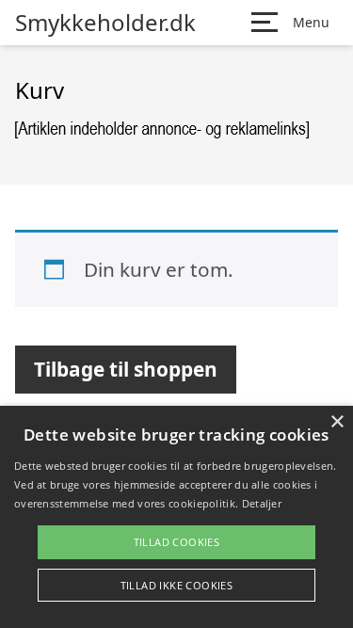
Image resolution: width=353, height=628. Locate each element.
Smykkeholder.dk (105, 23)
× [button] (336, 422)
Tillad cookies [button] (177, 542)
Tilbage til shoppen (125, 369)
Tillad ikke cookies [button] (176, 585)
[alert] (176, 517)
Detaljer (261, 503)
